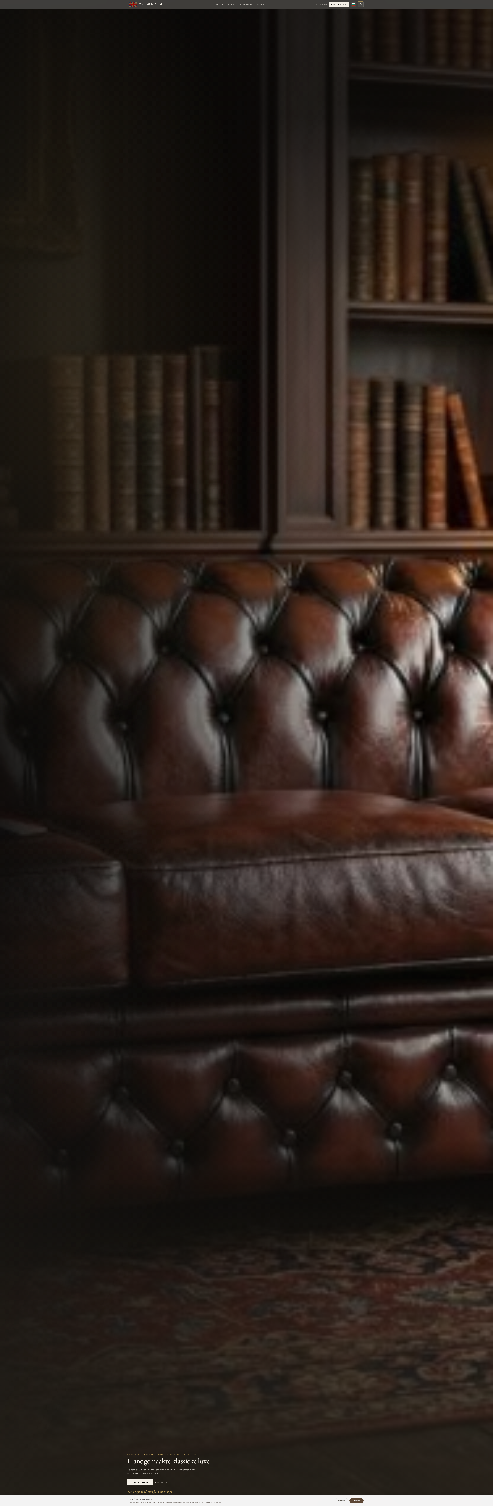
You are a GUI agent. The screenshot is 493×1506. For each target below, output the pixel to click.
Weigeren (341, 1501)
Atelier (231, 4)
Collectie (217, 4)
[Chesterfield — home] (133, 4)
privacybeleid (217, 1502)
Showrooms (246, 4)
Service (261, 4)
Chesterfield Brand (150, 4)
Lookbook (321, 4)
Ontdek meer (140, 1482)
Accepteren (357, 1501)
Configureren (339, 4)
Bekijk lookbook (161, 1482)
